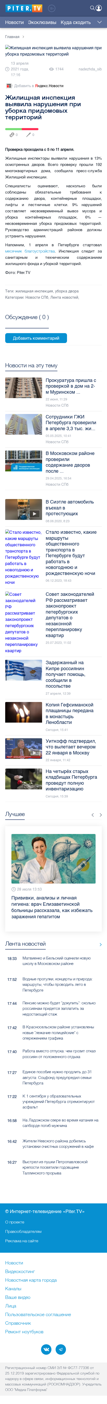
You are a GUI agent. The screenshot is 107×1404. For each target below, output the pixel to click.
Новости (14, 22)
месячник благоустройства (30, 251)
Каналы (13, 1289)
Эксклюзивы (42, 22)
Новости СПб (36, 297)
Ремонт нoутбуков (24, 1332)
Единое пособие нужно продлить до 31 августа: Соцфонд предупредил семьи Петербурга (57, 1077)
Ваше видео (17, 1297)
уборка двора (67, 291)
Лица (10, 1306)
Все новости (99, 944)
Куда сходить (76, 22)
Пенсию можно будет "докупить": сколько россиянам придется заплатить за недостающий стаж (59, 1008)
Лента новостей (64, 297)
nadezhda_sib (90, 69)
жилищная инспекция (34, 291)
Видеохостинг (20, 1271)
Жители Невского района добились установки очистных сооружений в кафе (58, 1143)
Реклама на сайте (21, 1241)
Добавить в (38, 86)
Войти (99, 8)
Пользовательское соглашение (38, 1314)
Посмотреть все (27, 323)
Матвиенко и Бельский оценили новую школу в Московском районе (57, 961)
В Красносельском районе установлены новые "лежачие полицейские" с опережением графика (58, 1032)
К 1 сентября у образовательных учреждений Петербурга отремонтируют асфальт (59, 1102)
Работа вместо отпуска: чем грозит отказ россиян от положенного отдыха (59, 1053)
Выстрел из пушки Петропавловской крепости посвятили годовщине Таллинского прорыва (55, 1167)
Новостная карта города (31, 1280)
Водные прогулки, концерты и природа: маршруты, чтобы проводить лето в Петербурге (58, 984)
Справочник (18, 1323)
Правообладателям (23, 1231)
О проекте (14, 1222)
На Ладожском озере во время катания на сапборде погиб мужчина (60, 1123)
